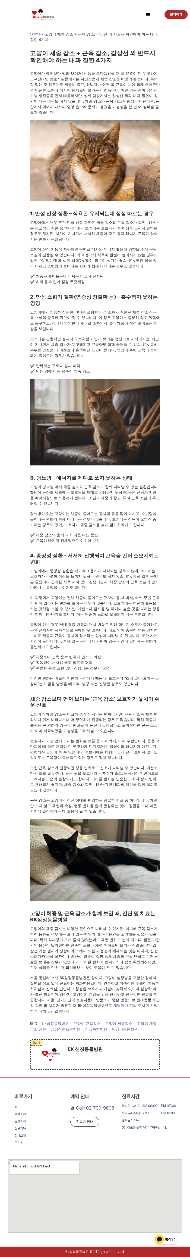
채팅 (117, 1005)
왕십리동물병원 (125, 1029)
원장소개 (20, 1121)
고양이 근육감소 (87, 1023)
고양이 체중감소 (118, 1023)
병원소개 (20, 1114)
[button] (148, 14)
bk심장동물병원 (55, 1023)
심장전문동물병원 (65, 1029)
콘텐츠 (19, 1143)
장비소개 (20, 1135)
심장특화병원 (96, 1029)
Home (35, 34)
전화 (133, 1005)
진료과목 (20, 1128)
